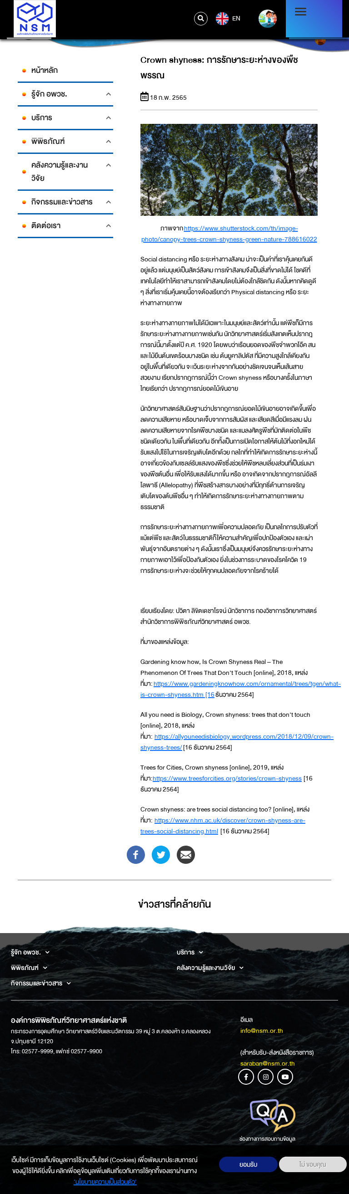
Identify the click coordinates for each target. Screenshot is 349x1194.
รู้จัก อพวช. (49, 94)
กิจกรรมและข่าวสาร (62, 202)
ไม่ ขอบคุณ (312, 1164)
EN (235, 17)
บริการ (41, 117)
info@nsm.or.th (261, 1030)
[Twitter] (161, 853)
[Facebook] (136, 853)
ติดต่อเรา (45, 225)
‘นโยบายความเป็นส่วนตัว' (105, 1181)
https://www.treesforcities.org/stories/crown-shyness (227, 778)
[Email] (186, 853)
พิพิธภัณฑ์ (48, 141)
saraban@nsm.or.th (267, 1063)
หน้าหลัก (44, 70)
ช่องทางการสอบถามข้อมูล (267, 1138)
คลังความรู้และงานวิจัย (59, 171)
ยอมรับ (248, 1164)
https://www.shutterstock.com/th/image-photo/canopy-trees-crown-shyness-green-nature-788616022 (229, 234)
